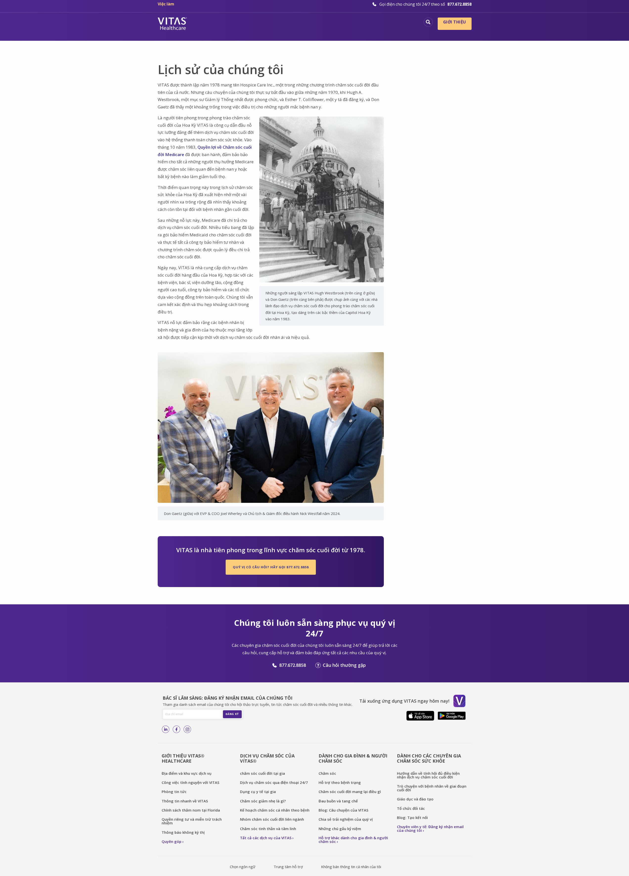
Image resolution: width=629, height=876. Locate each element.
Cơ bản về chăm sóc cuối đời (281, 22)
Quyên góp (171, 841)
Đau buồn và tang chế (338, 800)
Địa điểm (230, 22)
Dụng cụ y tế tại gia (258, 791)
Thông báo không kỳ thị (183, 832)
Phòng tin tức (174, 791)
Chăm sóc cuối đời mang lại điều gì (350, 791)
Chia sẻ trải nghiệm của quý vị (346, 819)
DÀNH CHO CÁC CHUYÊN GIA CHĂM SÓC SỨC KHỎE (429, 758)
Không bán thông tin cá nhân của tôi (351, 866)
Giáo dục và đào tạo (415, 798)
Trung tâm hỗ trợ (288, 866)
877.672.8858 (292, 665)
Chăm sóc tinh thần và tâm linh (268, 828)
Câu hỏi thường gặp (344, 665)
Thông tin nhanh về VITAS (185, 800)
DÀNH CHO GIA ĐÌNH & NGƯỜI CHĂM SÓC (353, 758)
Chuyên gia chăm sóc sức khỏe (382, 22)
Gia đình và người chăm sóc (385, 31)
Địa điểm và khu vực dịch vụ (187, 773)
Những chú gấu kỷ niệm (340, 828)
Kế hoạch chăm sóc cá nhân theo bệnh (274, 810)
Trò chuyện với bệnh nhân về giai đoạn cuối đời (431, 788)
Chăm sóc (328, 773)
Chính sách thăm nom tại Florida (191, 810)
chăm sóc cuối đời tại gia (262, 773)
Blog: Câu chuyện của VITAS (343, 810)
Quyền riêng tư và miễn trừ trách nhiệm (192, 821)
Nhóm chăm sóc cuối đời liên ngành (272, 819)
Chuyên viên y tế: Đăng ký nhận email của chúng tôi (430, 828)
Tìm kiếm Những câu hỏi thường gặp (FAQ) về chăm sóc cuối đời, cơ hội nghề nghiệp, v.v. (428, 22)
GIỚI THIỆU (454, 22)
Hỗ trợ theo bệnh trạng (340, 782)
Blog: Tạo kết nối (412, 817)
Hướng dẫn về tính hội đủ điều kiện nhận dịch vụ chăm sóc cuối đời (428, 775)
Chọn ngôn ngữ (242, 866)
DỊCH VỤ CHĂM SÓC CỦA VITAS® (267, 758)
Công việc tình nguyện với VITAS (190, 782)
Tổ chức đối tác (411, 808)
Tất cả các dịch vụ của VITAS (265, 837)
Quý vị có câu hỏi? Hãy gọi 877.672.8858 (271, 567)
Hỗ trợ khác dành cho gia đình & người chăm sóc (353, 839)
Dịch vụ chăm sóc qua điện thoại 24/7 (274, 782)
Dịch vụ (331, 22)
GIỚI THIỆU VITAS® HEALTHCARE (183, 758)
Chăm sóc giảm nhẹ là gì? (263, 800)
